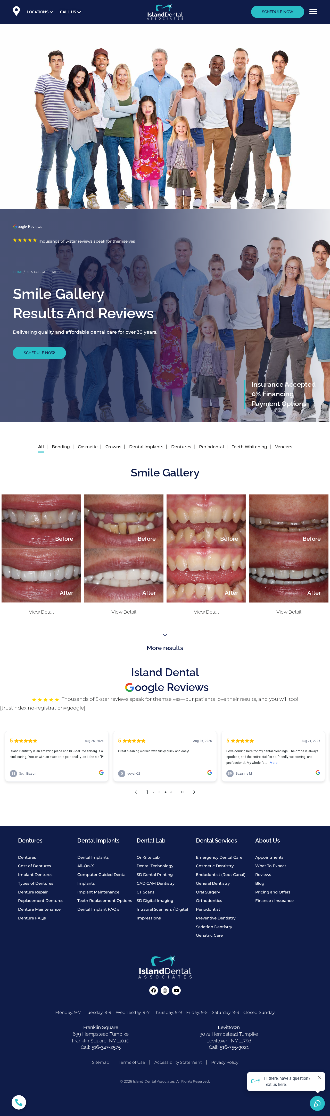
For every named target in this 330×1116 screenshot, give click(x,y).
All (41, 446)
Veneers (283, 446)
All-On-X (85, 865)
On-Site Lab (148, 857)
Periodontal (211, 446)
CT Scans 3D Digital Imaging (155, 896)
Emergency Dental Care (219, 857)
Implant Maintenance (98, 892)
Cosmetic (87, 446)
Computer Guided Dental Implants (102, 879)
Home (18, 272)
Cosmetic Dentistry (215, 865)
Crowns (113, 446)
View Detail (41, 612)
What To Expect (270, 865)
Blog (259, 883)
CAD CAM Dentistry (156, 883)
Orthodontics (209, 900)
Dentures (181, 446)
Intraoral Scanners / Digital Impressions (162, 913)
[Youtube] (176, 990)
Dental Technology (155, 865)
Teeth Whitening (249, 446)
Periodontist (208, 909)
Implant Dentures (35, 874)
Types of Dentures (35, 883)
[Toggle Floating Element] (19, 1102)
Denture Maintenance (39, 909)
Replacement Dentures (40, 900)
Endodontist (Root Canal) (220, 874)
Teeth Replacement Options (104, 900)
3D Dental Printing (155, 874)
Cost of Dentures (34, 865)
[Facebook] (153, 990)
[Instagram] (165, 990)
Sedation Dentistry (214, 926)
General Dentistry (213, 883)
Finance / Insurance (274, 900)
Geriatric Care (209, 935)
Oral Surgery (208, 892)
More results (165, 648)
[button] (313, 12)
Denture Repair (33, 892)
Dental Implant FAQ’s (98, 909)
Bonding (61, 446)
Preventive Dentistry (215, 918)
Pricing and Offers (273, 892)
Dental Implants (146, 446)
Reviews (263, 874)
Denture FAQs (32, 918)
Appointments (269, 857)
